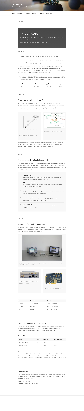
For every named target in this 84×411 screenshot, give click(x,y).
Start (13, 13)
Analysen (28, 13)
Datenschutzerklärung (47, 399)
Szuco (17, 4)
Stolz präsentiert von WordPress (29, 407)
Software (34, 13)
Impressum (39, 399)
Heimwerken (49, 13)
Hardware (42, 13)
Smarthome (19, 13)
